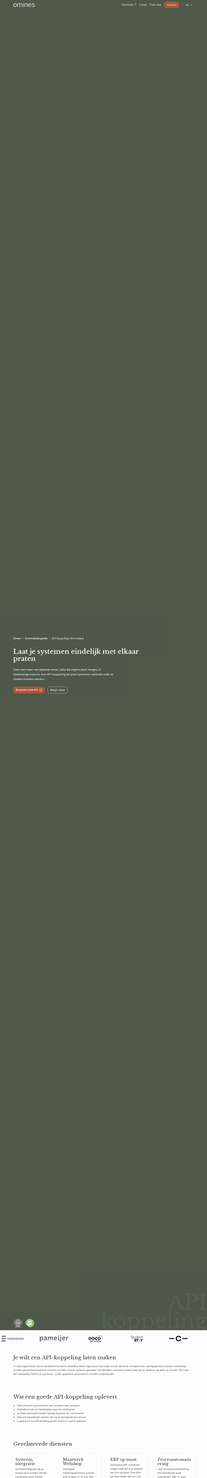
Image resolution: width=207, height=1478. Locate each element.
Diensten (128, 4)
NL (188, 4)
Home (17, 638)
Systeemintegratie (36, 638)
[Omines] (24, 5)
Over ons (155, 4)
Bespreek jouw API (27, 689)
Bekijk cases (57, 689)
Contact (171, 4)
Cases (143, 4)
